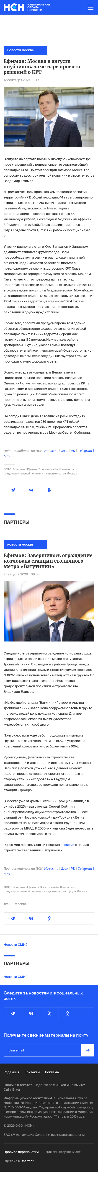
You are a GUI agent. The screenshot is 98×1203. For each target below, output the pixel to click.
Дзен (64, 451)
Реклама (52, 1072)
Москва (21, 904)
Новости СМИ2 (15, 945)
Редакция (11, 1072)
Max (7, 456)
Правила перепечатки (21, 1152)
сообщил (68, 845)
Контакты (32, 1072)
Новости (51, 451)
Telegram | (86, 451)
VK (73, 451)
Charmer (27, 1161)
